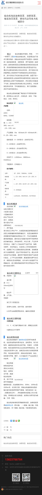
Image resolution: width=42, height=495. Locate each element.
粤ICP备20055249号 (32, 487)
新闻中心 (10, 8)
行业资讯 (17, 8)
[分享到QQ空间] (14, 421)
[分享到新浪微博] (16, 421)
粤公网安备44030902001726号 (13, 489)
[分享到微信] (19, 421)
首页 (5, 8)
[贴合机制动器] (26, 367)
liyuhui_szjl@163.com (17, 464)
